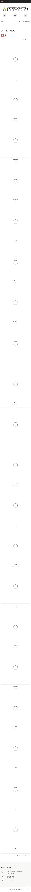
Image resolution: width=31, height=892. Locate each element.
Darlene (15, 483)
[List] (5, 35)
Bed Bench (15, 200)
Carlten (15, 443)
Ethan (15, 564)
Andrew (15, 118)
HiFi (15, 808)
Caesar (15, 362)
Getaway (15, 645)
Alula (15, 78)
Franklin (15, 605)
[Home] (1, 26)
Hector (15, 726)
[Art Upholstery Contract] (15, 9)
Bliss (15, 240)
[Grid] (2, 35)
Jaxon (15, 848)
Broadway (15, 321)
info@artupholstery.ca (11, 881)
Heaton (15, 686)
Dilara (15, 524)
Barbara (15, 159)
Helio (15, 767)
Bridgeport (15, 281)
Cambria (15, 402)
